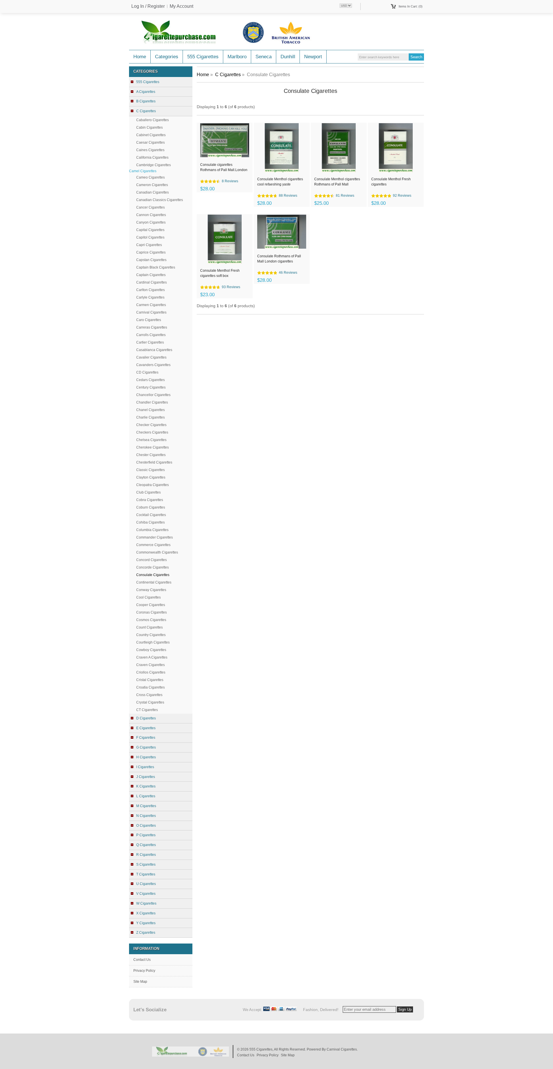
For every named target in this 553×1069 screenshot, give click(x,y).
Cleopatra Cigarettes (152, 485)
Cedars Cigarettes (150, 380)
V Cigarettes (146, 894)
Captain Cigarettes (151, 275)
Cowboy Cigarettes (151, 650)
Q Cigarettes (146, 845)
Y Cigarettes (146, 923)
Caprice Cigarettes (151, 252)
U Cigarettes (146, 884)
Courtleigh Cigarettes (153, 642)
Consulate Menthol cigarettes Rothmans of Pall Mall (337, 181)
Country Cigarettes (151, 635)
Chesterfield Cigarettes (154, 462)
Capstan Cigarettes (151, 260)
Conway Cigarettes (151, 590)
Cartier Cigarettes (150, 342)
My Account (181, 6)
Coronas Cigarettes (151, 612)
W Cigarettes (146, 903)
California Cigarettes (152, 157)
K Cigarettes (146, 786)
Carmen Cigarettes (151, 305)
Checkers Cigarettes (152, 432)
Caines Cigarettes (150, 150)
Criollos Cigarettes (150, 672)
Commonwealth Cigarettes (157, 552)
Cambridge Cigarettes (153, 165)
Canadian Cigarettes (152, 192)
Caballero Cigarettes (152, 120)
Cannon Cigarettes (151, 215)
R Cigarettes (146, 855)
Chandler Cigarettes (152, 402)
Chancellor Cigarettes (153, 395)
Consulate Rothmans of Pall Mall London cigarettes (279, 258)
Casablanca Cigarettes (154, 350)
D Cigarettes (146, 718)
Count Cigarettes (149, 627)
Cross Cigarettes (149, 695)
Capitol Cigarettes (150, 237)
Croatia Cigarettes (150, 687)
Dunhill (288, 56)
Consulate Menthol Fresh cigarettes (391, 181)
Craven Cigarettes (150, 665)
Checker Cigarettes (151, 425)
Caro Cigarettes (148, 320)
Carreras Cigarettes (151, 327)
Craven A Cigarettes (151, 657)
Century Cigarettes (151, 387)
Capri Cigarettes (149, 245)
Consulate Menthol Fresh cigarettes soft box (220, 273)
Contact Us (142, 960)
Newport (313, 56)
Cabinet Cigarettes (151, 135)
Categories (166, 56)
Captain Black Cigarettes (155, 267)
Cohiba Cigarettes (150, 522)
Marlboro (237, 56)
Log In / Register (148, 6)
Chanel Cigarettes (150, 410)
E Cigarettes (146, 728)
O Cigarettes (146, 826)
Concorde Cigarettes (152, 567)
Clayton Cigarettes (150, 477)
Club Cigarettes (148, 492)
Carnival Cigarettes (151, 312)
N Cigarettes (146, 816)
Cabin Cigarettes (149, 127)
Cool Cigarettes (148, 597)
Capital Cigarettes (150, 230)
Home (139, 56)
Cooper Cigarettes (150, 605)
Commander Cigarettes (154, 537)
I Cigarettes (145, 767)
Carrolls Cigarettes (151, 335)
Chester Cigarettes (151, 455)
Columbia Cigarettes (152, 530)
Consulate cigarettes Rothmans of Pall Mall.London (223, 167)
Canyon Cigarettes (151, 222)
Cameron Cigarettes (152, 185)
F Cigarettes (145, 738)
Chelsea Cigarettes (151, 440)
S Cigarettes (146, 864)
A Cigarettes (145, 92)
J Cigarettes (145, 777)
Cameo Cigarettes (150, 177)
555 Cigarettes (203, 56)
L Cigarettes (145, 796)
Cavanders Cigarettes (153, 365)
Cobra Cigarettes (149, 500)
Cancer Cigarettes (150, 207)
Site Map (140, 982)
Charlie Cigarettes (150, 417)
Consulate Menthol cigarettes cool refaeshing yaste (280, 181)
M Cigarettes (146, 806)
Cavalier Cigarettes (151, 357)
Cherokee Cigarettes (152, 447)
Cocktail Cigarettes (151, 515)
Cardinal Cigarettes (151, 282)
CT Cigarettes (147, 710)
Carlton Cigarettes (150, 290)
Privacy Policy (144, 971)
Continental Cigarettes (153, 582)
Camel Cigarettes (142, 171)
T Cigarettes (145, 874)
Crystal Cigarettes (150, 702)
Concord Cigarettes (151, 560)
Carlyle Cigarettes (150, 297)
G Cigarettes (146, 747)
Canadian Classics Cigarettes (159, 200)
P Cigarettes (146, 835)
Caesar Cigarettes (150, 142)
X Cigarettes (146, 913)
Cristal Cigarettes (149, 680)
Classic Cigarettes (150, 470)
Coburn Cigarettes (150, 507)
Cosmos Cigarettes (151, 620)
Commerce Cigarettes (153, 545)
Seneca (263, 56)
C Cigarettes (228, 74)
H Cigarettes (146, 757)
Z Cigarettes (145, 933)
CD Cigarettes (147, 372)
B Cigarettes (146, 101)
